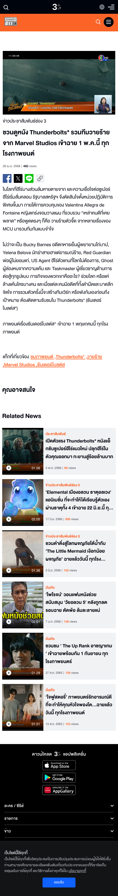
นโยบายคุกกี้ (77, 871)
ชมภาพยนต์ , (43, 357)
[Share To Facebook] (7, 178)
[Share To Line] (29, 178)
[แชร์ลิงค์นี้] (40, 178)
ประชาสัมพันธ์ (56, 434)
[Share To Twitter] (18, 178)
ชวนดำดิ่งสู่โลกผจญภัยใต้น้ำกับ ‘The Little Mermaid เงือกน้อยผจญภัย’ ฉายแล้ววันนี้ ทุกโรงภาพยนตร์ (76, 551)
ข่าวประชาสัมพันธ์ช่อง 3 (63, 485)
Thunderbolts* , (71, 357)
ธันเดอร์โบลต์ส (51, 365)
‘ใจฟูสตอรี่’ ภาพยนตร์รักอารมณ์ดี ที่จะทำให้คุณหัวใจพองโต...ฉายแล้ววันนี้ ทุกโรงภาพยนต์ (79, 705)
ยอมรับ (59, 882)
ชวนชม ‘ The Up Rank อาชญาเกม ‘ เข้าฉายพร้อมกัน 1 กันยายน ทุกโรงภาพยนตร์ (79, 654)
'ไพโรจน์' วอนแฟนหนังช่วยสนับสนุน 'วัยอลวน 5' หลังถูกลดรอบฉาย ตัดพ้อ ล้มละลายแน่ (76, 603)
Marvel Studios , (20, 365)
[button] (31, 83)
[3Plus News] (15, 22)
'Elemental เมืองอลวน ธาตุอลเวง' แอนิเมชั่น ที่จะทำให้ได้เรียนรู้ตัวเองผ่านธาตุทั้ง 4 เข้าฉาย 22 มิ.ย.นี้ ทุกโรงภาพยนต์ (79, 500)
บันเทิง (50, 588)
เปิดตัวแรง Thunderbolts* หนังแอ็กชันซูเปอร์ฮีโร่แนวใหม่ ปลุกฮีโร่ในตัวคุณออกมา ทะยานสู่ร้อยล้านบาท (79, 449)
